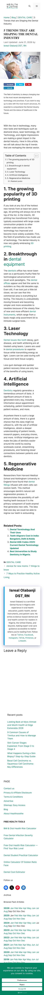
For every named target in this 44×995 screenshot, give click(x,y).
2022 (6, 937)
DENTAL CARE (25, 17)
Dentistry (8, 390)
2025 (6, 915)
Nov (19, 918)
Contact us (9, 788)
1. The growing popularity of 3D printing (20, 161)
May (29, 908)
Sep (10, 918)
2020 (6, 952)
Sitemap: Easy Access (14, 805)
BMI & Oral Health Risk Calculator (20, 828)
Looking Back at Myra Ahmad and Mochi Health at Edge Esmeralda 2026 (21, 725)
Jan (12, 908)
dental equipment (14, 261)
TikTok (21, 638)
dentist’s (12, 270)
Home (7, 17)
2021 (6, 945)
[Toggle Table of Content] (35, 156)
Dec (23, 918)
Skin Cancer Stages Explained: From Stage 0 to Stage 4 (20, 746)
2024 (6, 923)
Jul (37, 908)
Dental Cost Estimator (14, 872)
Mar (20, 908)
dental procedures (15, 349)
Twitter (20, 635)
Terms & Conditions (13, 797)
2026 (6, 908)
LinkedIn (22, 641)
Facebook (28, 635)
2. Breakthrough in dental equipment (18, 167)
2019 (6, 959)
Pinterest (29, 638)
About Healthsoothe (13, 813)
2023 (6, 930)
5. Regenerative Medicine (18, 178)
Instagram (13, 638)
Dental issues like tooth (15, 340)
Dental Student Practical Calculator (21, 855)
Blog (13, 17)
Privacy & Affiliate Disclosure (18, 792)
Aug (6, 911)
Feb (16, 908)
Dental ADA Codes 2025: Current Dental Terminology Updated (24, 545)
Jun (33, 908)
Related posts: (16, 181)
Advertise (8, 801)
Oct (14, 918)
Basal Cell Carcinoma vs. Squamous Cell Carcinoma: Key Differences (20, 763)
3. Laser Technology (16, 172)
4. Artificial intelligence (17, 175)
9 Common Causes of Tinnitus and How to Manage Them (21, 735)
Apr (25, 908)
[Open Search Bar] (29, 6)
